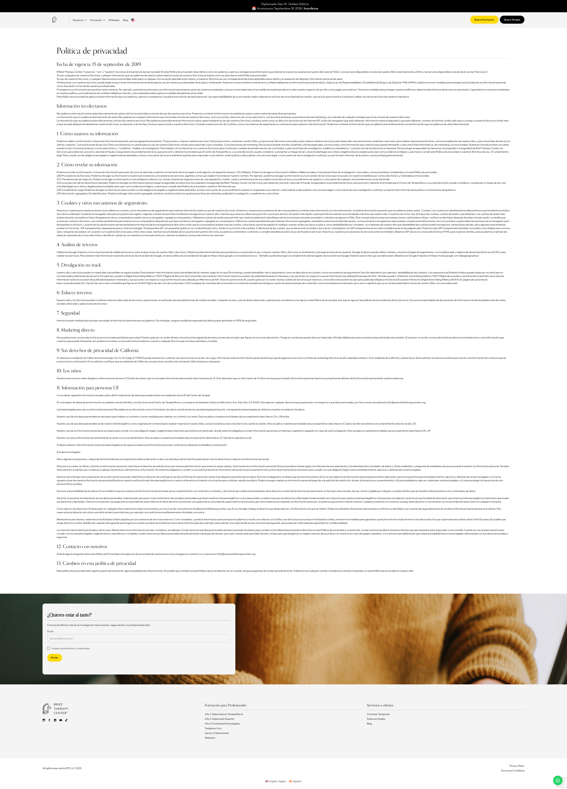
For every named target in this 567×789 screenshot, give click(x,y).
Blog (125, 16)
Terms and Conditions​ (512, 767)
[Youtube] (60, 717)
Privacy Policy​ (517, 762)
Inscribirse (311, 5)
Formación (96, 16)
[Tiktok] (66, 717)
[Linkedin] (55, 717)
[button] (283, 787)
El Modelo (114, 16)
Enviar (54, 654)
